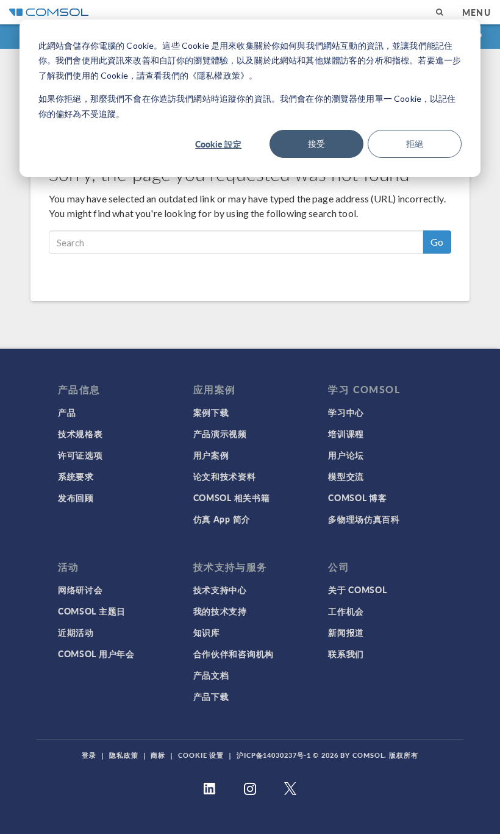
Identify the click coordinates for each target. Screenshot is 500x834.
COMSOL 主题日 (92, 611)
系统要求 (76, 476)
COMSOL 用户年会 (96, 653)
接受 (316, 143)
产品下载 (211, 696)
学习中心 (346, 412)
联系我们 (346, 653)
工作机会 (346, 611)
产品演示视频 (220, 433)
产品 (67, 412)
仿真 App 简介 (222, 519)
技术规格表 (80, 433)
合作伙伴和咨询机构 (233, 653)
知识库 (206, 632)
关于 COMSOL (357, 589)
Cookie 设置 (201, 755)
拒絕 (414, 143)
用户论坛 (346, 455)
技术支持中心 (220, 589)
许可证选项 (80, 455)
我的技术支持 (220, 611)
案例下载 (211, 412)
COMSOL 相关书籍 (231, 497)
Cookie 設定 (218, 144)
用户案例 (211, 455)
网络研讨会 (80, 589)
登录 (89, 755)
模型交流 (346, 476)
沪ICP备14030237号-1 (274, 755)
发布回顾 (76, 497)
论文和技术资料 (224, 476)
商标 (158, 755)
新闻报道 (346, 632)
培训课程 (346, 433)
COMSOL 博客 (357, 497)
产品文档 (211, 675)
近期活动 (76, 632)
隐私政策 (123, 755)
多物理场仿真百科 (364, 519)
